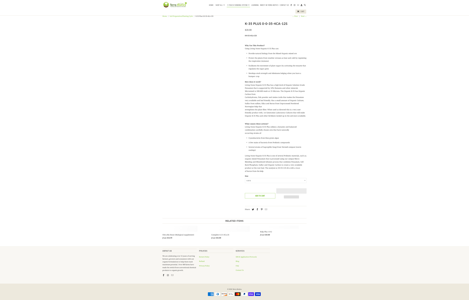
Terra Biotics (237, 289)
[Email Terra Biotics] (298, 5)
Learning (255, 5)
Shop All (220, 4)
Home (211, 5)
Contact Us (284, 5)
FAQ (237, 266)
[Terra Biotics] (174, 5)
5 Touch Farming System (238, 4)
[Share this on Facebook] (257, 209)
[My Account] (302, 5)
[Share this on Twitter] (253, 209)
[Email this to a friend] (266, 209)
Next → (304, 16)
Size (246, 176)
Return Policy (204, 257)
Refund (202, 261)
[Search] (305, 5)
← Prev (295, 16)
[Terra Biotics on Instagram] (295, 5)
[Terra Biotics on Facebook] (291, 5)
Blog (237, 261)
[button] (291, 191)
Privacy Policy (204, 266)
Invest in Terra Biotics (269, 5)
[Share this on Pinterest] (261, 209)
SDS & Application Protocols (246, 257)
